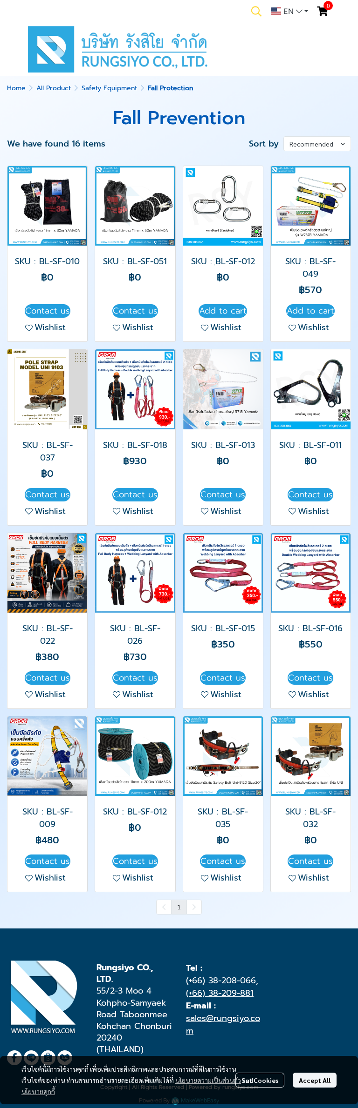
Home (16, 88)
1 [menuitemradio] (179, 906)
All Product (53, 88)
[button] (256, 11)
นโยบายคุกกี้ (38, 1091)
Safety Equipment (109, 88)
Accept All (314, 1080)
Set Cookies (259, 1080)
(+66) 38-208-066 (221, 980)
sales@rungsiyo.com (223, 1024)
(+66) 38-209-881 (220, 993)
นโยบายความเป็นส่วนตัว (208, 1080)
